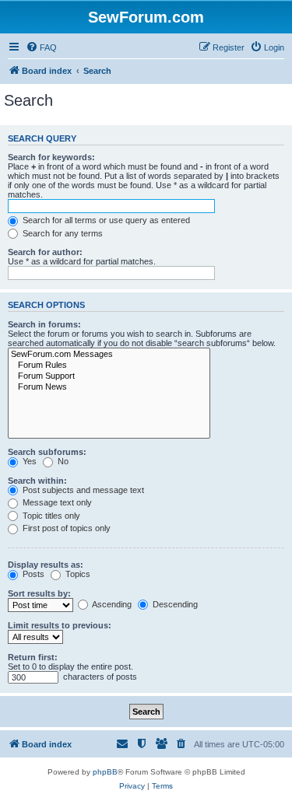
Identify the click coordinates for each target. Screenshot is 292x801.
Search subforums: (47, 451)
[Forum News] (109, 387)
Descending (174, 604)
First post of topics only (65, 528)
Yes (28, 461)
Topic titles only (50, 515)
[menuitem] (41, 47)
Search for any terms (61, 233)
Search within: (37, 480)
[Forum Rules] (109, 365)
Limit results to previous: (59, 625)
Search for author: (45, 252)
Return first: (33, 657)
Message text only (56, 502)
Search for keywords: (51, 157)
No (62, 461)
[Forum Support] (109, 376)
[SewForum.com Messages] (109, 354)
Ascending (111, 604)
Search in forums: (44, 324)
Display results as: (45, 564)
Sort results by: (39, 593)
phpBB (105, 772)
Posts (32, 574)
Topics (76, 574)
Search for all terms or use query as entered (105, 220)
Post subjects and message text (82, 490)
